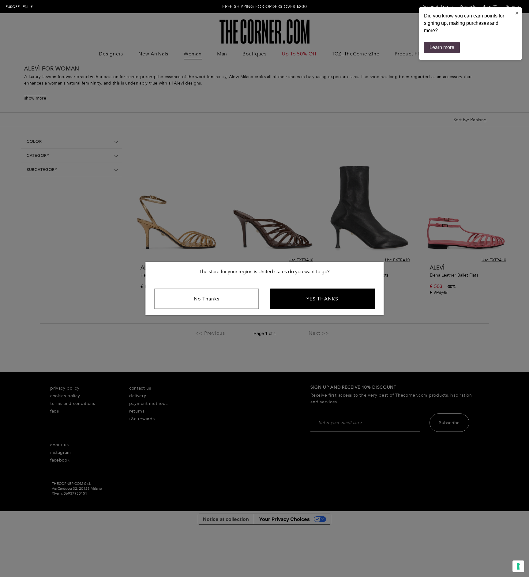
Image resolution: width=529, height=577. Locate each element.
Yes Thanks (322, 299)
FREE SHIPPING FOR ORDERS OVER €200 (264, 6)
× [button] (517, 12)
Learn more (442, 47)
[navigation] (19, 6)
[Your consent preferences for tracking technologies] (518, 566)
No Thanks (206, 299)
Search (512, 6)
